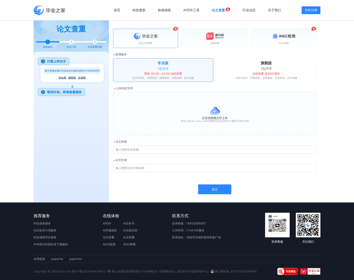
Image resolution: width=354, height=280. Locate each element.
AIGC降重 (129, 244)
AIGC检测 (109, 244)
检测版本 (121, 54)
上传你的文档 (124, 88)
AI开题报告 (110, 230)
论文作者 (121, 160)
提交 (215, 189)
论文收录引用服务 (45, 230)
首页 (117, 10)
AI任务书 (128, 223)
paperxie (57, 259)
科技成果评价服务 (45, 237)
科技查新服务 (42, 223)
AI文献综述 (130, 230)
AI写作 (107, 223)
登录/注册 (311, 10)
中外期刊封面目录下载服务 (51, 244)
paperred (75, 259)
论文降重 (129, 237)
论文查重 (108, 237)
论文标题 (121, 141)
